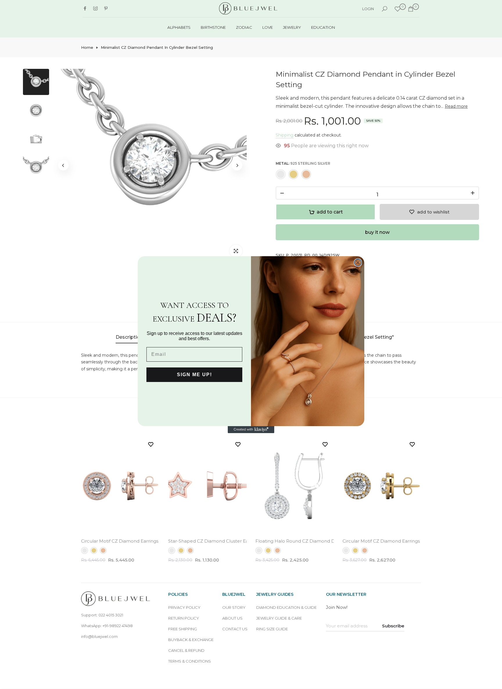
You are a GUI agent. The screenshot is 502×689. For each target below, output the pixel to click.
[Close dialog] (357, 262)
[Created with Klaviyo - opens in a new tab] (251, 429)
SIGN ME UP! (194, 374)
